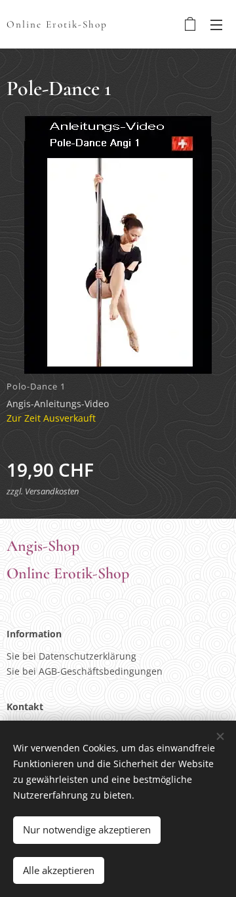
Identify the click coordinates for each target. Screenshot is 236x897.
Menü (216, 24)
